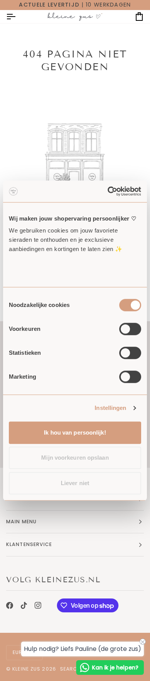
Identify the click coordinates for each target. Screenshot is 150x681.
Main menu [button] (21, 521)
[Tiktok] (24, 605)
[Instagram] (38, 605)
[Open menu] (17, 16)
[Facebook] (9, 605)
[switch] (130, 329)
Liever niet (75, 483)
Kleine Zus (26, 669)
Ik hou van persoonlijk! (75, 432)
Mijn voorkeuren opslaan (74, 457)
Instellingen (110, 408)
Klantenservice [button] (29, 544)
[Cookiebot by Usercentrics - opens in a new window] (108, 191)
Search (71, 669)
